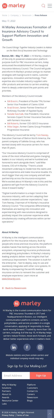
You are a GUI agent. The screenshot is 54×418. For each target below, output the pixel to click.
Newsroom (26, 15)
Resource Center (10, 400)
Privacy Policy (8, 415)
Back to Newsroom (15, 288)
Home (4, 15)
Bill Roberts (13, 123)
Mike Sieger (13, 126)
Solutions (6, 387)
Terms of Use (22, 415)
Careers (31, 394)
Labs (4, 403)
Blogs (30, 400)
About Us (6, 394)
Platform (31, 384)
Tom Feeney (42, 135)
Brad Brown (13, 107)
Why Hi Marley (9, 384)
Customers (32, 387)
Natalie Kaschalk (15, 113)
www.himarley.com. (11, 278)
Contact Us (32, 391)
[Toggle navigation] (50, 6)
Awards (5, 397)
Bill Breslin (12, 101)
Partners (6, 391)
